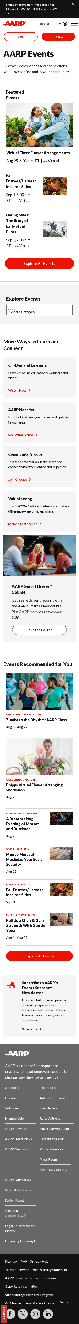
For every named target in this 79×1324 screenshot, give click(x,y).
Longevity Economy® (20, 1241)
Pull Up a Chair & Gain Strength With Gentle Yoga (25, 925)
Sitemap (11, 1261)
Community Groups (25, 454)
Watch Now (17, 390)
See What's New (21, 435)
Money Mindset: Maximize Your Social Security (25, 859)
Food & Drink (15, 884)
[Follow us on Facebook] (10, 1314)
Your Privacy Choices (40, 1303)
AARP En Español (52, 1098)
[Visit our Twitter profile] (23, 1314)
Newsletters (49, 1108)
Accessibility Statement (50, 1270)
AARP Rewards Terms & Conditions (30, 1278)
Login (57, 23)
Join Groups (17, 479)
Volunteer (12, 1108)
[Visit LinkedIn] (48, 1314)
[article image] (39, 145)
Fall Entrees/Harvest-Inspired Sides (21, 181)
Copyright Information (21, 1286)
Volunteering (20, 498)
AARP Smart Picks (18, 1139)
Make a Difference (22, 524)
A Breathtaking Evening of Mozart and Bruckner (22, 824)
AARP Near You (22, 409)
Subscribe (29, 1029)
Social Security (17, 849)
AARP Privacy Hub (34, 1261)
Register (43, 23)
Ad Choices (13, 1303)
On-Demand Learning (27, 365)
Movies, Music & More (21, 813)
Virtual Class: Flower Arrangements (38, 152)
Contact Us (48, 1088)
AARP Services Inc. (53, 1169)
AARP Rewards (16, 1129)
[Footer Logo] (39, 1054)
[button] (74, 23)
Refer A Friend (50, 1118)
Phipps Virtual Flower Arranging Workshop (34, 787)
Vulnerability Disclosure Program (29, 1295)
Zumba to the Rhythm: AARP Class (36, 719)
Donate (10, 1098)
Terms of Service (17, 1270)
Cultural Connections (23, 714)
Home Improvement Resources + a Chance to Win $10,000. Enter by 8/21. (32, 7)
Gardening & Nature (21, 779)
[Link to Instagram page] (35, 1314)
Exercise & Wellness (20, 915)
